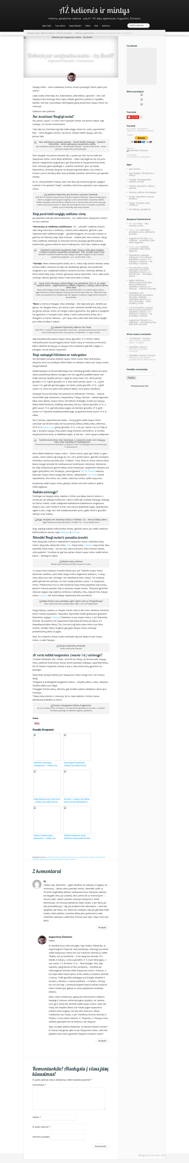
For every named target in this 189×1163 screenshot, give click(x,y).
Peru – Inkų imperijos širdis (139, 224)
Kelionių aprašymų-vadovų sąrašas (142, 186)
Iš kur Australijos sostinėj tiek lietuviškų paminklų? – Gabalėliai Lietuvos (141, 309)
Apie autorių (135, 168)
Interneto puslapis (41, 1136)
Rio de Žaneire (88, 471)
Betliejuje (65, 532)
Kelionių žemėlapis (64, 33)
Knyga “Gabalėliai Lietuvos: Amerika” (141, 197)
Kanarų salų (48, 427)
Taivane (43, 595)
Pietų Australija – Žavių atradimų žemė (140, 302)
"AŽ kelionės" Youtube (139, 338)
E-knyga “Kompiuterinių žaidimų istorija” (140, 180)
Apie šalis (46, 26)
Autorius (106, 26)
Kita (96, 26)
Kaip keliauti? (75, 26)
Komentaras (39, 1084)
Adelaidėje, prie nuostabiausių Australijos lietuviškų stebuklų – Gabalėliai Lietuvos (141, 295)
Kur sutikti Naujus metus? (85, 857)
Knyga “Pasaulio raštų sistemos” (139, 204)
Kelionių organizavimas (84, 33)
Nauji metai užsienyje (48, 859)
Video (88, 26)
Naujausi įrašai (33, 33)
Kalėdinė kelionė (53, 857)
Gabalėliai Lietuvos (138, 346)
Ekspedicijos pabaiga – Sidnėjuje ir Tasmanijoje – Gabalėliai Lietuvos (141, 257)
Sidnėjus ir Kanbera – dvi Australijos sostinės (140, 262)
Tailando (88, 545)
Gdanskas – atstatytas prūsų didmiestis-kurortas (142, 231)
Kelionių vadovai (48, 33)
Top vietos (60, 26)
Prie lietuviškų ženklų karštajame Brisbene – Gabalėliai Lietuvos (139, 269)
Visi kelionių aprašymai (139, 209)
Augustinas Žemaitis (61, 61)
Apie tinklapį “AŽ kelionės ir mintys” (141, 174)
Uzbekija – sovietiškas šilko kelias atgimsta (142, 241)
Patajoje (56, 617)
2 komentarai (85, 61)
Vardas (36, 1117)
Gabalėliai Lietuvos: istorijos (142, 355)
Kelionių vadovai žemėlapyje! (143, 192)
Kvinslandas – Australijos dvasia (141, 275)
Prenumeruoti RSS (139, 386)
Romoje (76, 532)
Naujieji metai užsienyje (67, 859)
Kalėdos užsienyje (67, 857)
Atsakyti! (102, 927)
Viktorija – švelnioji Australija (142, 288)
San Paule (93, 474)
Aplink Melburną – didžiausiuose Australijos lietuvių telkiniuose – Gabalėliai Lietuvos (140, 283)
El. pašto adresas (41, 1126)
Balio (69, 545)
